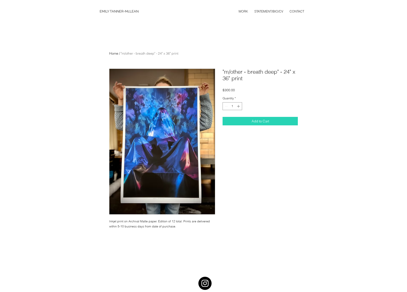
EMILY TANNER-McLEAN (119, 11)
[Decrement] (226, 106)
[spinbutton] (232, 106)
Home (113, 53)
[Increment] (238, 106)
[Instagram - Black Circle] (205, 283)
